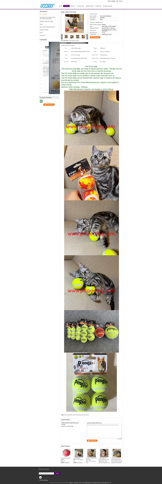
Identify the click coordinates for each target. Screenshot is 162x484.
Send (57, 473)
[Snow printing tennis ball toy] (66, 453)
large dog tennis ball (74, 40)
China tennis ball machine (63, 482)
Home (60, 6)
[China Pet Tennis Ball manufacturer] (48, 5)
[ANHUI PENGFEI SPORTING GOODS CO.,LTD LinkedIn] (40, 478)
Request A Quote (107, 6)
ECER (110, 482)
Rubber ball (42, 35)
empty (41, 24)
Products (66, 6)
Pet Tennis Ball (43, 14)
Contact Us (98, 6)
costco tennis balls (77, 414)
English (120, 1)
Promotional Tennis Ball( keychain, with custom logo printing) (48, 18)
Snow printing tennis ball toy (65, 458)
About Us (73, 6)
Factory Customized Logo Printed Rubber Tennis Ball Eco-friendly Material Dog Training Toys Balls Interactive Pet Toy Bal (116, 461)
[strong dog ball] (79, 453)
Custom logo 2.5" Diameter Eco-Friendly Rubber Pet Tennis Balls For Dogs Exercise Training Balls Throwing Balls (104, 461)
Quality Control (90, 6)
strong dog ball (76, 458)
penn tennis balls (68, 414)
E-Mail (41, 480)
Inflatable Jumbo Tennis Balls (46, 21)
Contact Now (96, 37)
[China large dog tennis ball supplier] (74, 23)
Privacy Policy (53, 482)
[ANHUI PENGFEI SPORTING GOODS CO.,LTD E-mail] (62, 428)
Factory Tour (80, 6)
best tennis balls (85, 414)
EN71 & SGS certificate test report (47, 27)
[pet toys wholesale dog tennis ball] (91, 453)
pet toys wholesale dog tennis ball (91, 458)
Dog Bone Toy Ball (44, 29)
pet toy (41, 32)
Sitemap (46, 480)
